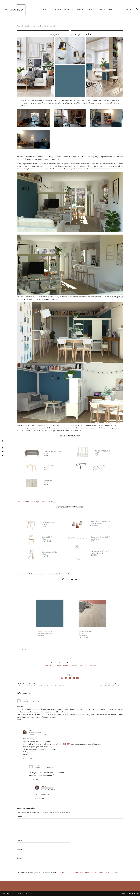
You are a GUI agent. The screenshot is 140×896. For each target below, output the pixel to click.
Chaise (25, 573)
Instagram (84, 665)
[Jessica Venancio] (18, 9)
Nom (19, 840)
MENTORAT (81, 9)
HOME (45, 9)
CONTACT (101, 9)
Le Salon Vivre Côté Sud (111, 684)
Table (19, 573)
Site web (20, 858)
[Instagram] (62, 678)
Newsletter (114, 9)
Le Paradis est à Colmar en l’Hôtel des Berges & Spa (42, 684)
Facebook (48, 665)
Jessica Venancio (14, 893)
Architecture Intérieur (62, 9)
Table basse (28, 501)
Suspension (46, 573)
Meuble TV (45, 501)
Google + (92, 665)
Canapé (19, 501)
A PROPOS (127, 9)
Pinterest (74, 665)
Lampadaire (67, 573)
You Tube (57, 665)
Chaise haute (35, 573)
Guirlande (57, 573)
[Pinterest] (66, 678)
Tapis (37, 501)
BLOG (91, 9)
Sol (26, 649)
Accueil (20, 26)
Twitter (66, 665)
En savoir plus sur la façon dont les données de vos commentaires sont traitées (87, 872)
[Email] (77, 678)
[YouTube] (70, 678)
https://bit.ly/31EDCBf (61, 744)
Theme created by (129, 893)
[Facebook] (74, 678)
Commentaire (22, 816)
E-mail (20, 849)
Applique (55, 501)
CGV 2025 (27, 893)
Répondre (23, 724)
